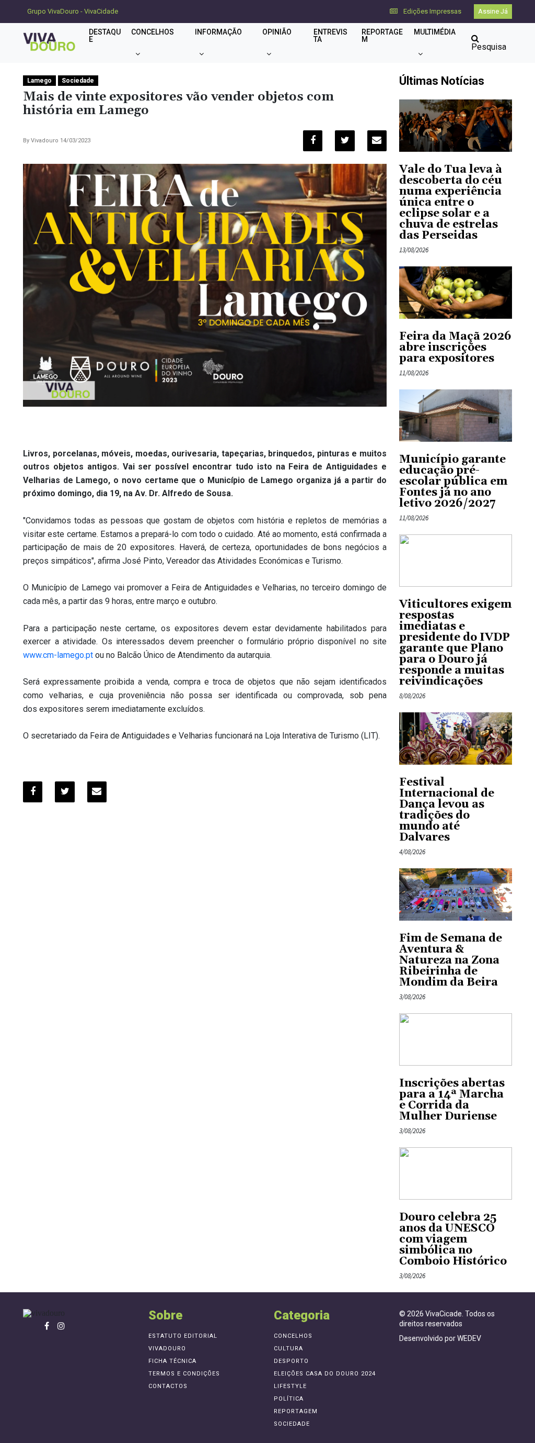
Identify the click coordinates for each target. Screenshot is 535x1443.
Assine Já (493, 11)
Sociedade (78, 80)
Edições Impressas (431, 11)
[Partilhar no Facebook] (312, 140)
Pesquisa (488, 47)
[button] (137, 54)
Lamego (39, 80)
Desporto (291, 1361)
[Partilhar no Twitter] (344, 140)
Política (289, 1398)
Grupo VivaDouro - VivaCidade (72, 11)
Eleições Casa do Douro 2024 (325, 1373)
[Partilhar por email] (377, 140)
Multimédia (435, 32)
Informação (218, 32)
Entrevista (330, 35)
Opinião (277, 32)
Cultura (288, 1348)
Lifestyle (290, 1386)
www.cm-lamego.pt (58, 655)
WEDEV (469, 1338)
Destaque (105, 35)
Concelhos (152, 32)
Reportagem (382, 35)
